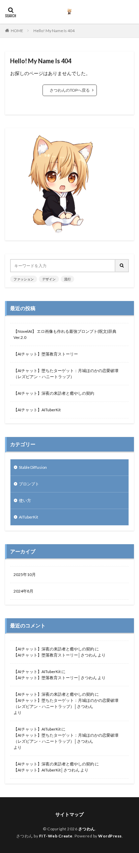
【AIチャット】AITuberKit (37, 409)
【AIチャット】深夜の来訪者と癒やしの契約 (53, 393)
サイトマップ (69, 814)
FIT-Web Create (56, 835)
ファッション (23, 279)
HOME (17, 30)
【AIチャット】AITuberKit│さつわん (46, 770)
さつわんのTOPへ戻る (70, 90)
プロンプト (29, 483)
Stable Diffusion (33, 467)
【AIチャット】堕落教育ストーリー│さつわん (55, 655)
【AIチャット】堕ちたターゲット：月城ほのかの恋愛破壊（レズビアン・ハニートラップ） (65, 373)
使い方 (25, 500)
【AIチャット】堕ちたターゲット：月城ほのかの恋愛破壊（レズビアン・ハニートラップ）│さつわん (65, 703)
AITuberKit (28, 517)
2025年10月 (24, 574)
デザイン (49, 279)
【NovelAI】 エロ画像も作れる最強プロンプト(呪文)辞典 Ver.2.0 (64, 334)
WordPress (110, 835)
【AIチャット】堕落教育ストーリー (45, 353)
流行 (67, 279)
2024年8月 (23, 591)
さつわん (86, 828)
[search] (122, 265)
